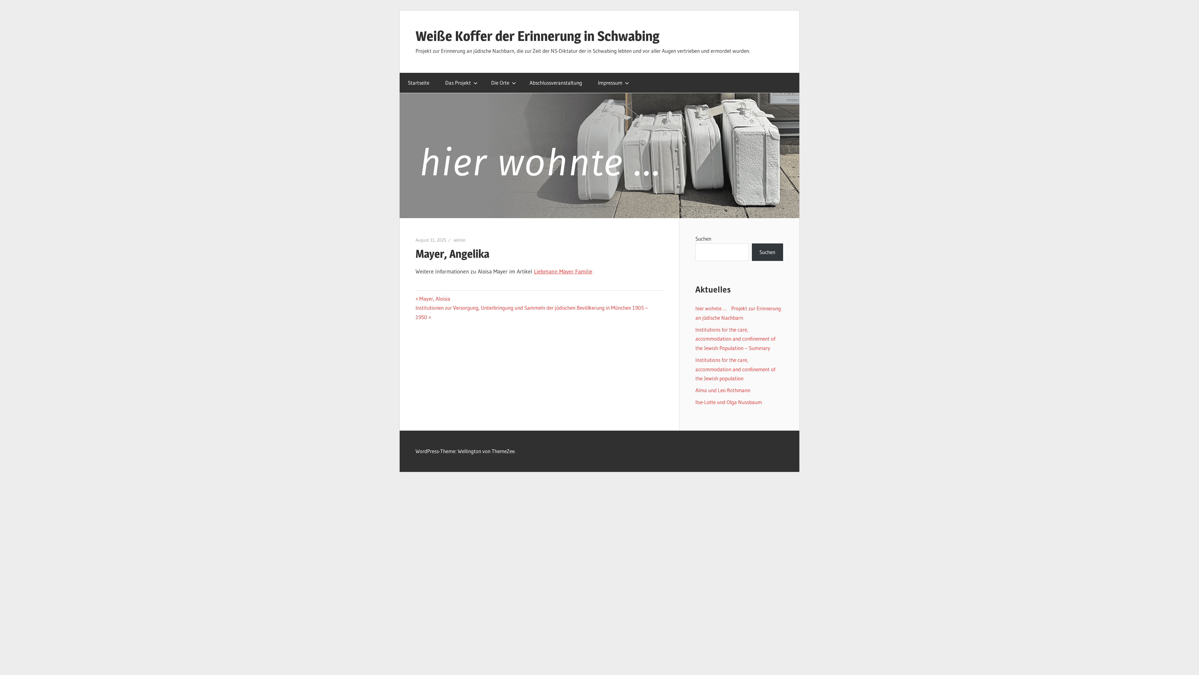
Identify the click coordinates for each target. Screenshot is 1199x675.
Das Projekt (458, 82)
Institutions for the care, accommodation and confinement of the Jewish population (735, 369)
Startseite (418, 82)
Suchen (703, 238)
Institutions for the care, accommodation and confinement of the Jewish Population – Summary (735, 339)
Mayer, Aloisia (434, 298)
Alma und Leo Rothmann (722, 390)
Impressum (610, 82)
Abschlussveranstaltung (556, 82)
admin (460, 240)
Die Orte (500, 82)
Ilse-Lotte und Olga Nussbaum (728, 402)
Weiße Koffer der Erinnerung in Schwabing (537, 36)
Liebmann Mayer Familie (563, 271)
